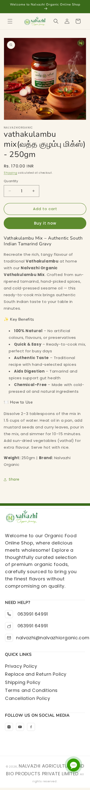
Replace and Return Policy (35, 674)
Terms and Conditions (31, 690)
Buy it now (45, 223)
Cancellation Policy (27, 698)
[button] (10, 21)
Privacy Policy (21, 666)
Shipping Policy (22, 682)
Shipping (10, 173)
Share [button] (14, 479)
